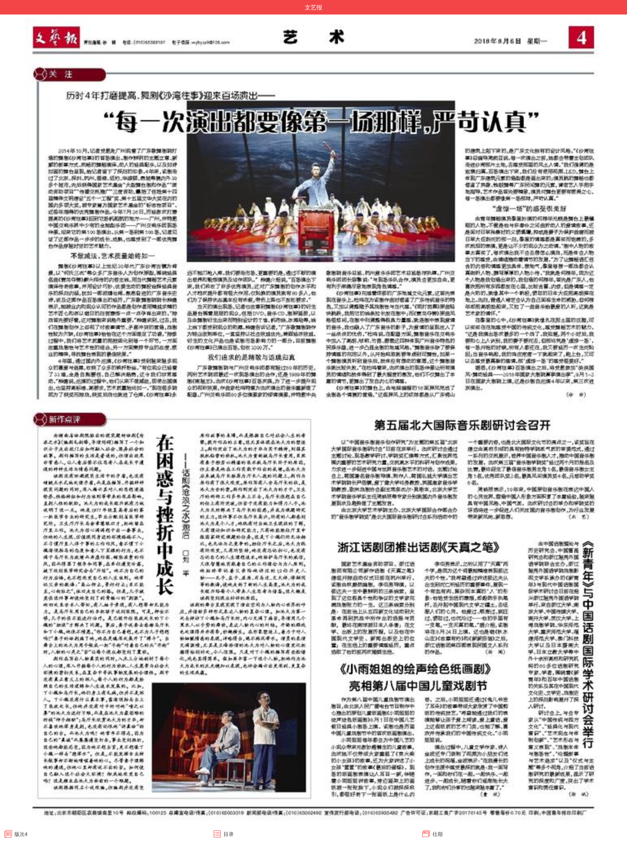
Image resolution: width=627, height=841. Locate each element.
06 (615, 8)
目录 (229, 833)
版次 (21, 833)
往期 (438, 833)
